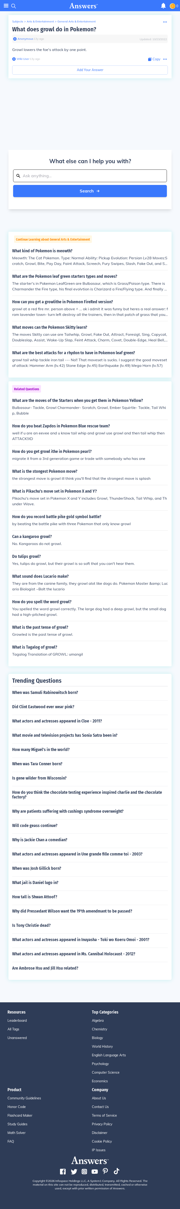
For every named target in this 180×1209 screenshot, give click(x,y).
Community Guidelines (24, 1098)
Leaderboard (17, 1020)
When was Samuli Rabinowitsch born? (45, 692)
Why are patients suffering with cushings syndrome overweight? (68, 811)
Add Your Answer (90, 70)
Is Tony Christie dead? (31, 925)
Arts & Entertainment (40, 21)
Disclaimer (99, 1133)
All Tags (13, 1029)
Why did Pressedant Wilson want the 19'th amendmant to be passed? (72, 911)
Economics (100, 1081)
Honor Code (17, 1107)
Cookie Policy (102, 1141)
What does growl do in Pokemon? (54, 29)
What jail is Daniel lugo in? (35, 882)
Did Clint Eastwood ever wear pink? (43, 706)
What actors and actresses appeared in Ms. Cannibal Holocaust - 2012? (73, 953)
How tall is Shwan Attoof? (34, 896)
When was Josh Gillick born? (36, 868)
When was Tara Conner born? (37, 763)
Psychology (100, 1064)
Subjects (17, 21)
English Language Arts (109, 1055)
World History (102, 1046)
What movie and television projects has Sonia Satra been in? (64, 735)
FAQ (11, 1141)
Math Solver (17, 1133)
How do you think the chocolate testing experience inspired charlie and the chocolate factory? (87, 795)
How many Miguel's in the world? (41, 749)
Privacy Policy (102, 1124)
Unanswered (17, 1038)
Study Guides (17, 1124)
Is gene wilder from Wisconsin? (39, 778)
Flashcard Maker (20, 1115)
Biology (97, 1038)
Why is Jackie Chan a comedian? (39, 839)
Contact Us (100, 1107)
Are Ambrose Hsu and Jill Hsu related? (45, 968)
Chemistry (99, 1029)
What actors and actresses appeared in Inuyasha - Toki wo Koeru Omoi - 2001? (80, 939)
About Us (99, 1098)
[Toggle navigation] (6, 5)
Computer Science (106, 1072)
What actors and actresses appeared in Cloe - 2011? (57, 721)
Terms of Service (104, 1115)
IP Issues (98, 1150)
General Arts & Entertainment (76, 21)
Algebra (98, 1020)
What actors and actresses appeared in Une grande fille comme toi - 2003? (77, 854)
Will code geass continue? (34, 825)
